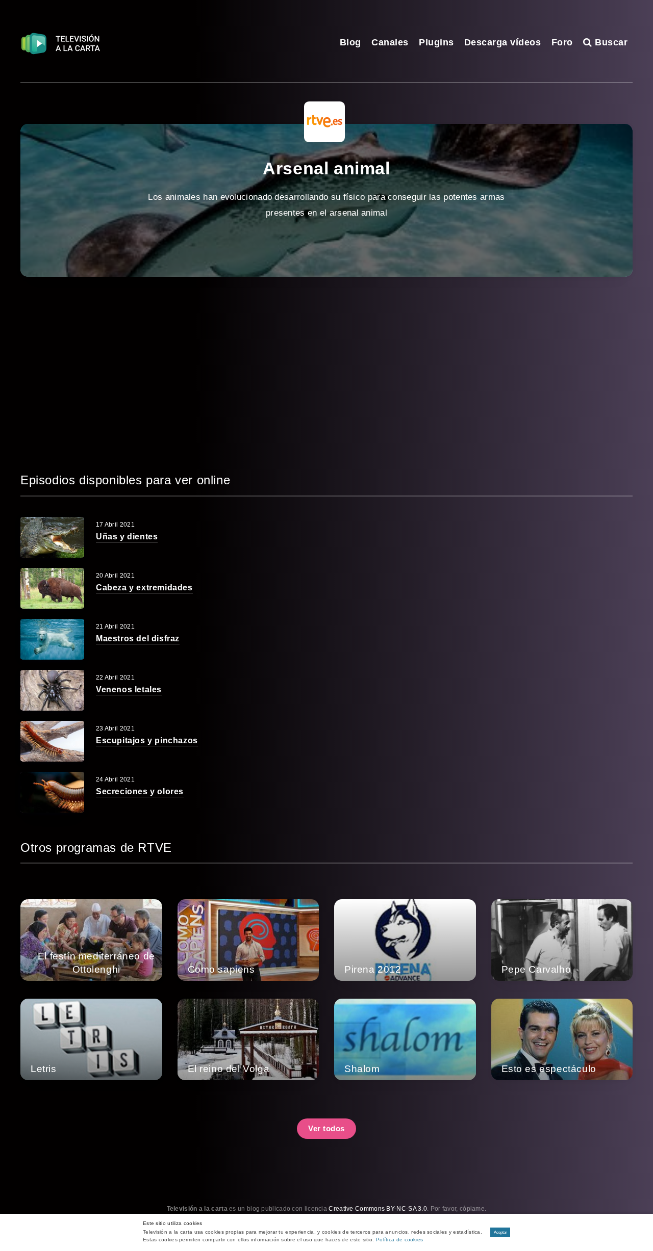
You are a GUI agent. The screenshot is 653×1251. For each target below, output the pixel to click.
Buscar (609, 42)
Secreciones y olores (140, 791)
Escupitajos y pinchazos (147, 740)
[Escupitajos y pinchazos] (52, 741)
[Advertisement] (326, 373)
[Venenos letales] (52, 690)
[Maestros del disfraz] (52, 639)
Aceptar (500, 1232)
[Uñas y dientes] (52, 537)
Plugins (436, 42)
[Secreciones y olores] (52, 792)
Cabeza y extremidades (144, 587)
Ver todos (326, 1128)
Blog (350, 42)
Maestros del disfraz (138, 638)
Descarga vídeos (502, 42)
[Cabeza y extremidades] (52, 588)
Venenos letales (129, 689)
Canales (390, 42)
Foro (562, 42)
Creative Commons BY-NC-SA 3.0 (378, 1208)
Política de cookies (399, 1239)
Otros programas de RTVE (96, 847)
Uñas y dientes (127, 536)
